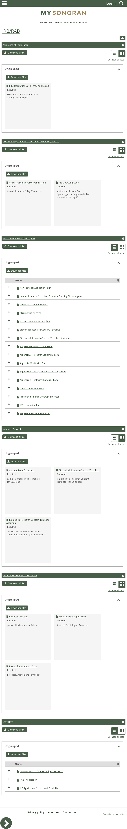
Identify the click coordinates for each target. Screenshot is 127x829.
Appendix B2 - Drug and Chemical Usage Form (43, 371)
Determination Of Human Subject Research (41, 771)
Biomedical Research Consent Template (40, 329)
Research (59, 22)
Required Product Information (35, 413)
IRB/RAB (68, 22)
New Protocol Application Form (35, 287)
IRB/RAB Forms (80, 22)
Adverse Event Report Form (72, 616)
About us (53, 812)
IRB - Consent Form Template (35, 321)
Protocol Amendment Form (23, 666)
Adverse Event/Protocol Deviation (20, 575)
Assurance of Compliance (15, 44)
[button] (14, 52)
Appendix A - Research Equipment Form (39, 354)
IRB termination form (30, 405)
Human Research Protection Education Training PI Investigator (51, 296)
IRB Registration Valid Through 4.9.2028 (29, 85)
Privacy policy (35, 812)
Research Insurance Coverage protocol (39, 396)
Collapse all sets (116, 59)
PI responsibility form (30, 312)
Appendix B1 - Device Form (33, 363)
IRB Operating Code (69, 182)
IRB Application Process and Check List (39, 788)
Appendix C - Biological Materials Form (39, 379)
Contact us (69, 812)
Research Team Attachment (34, 304)
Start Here (8, 721)
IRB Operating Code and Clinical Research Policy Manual (31, 141)
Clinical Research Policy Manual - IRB (27, 182)
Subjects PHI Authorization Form (36, 346)
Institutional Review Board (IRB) (19, 238)
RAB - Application (28, 779)
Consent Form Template (21, 470)
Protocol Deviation (18, 616)
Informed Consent (12, 429)
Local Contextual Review (32, 388)
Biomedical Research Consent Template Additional (45, 338)
